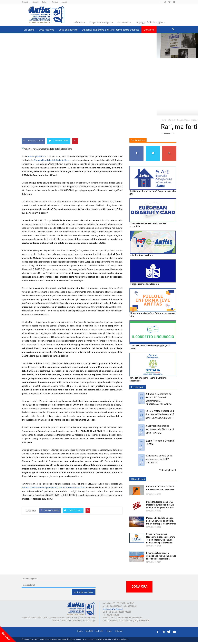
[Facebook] (160, 2)
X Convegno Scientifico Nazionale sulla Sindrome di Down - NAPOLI (160, 429)
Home (80, 631)
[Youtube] (174, 2)
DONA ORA (139, 586)
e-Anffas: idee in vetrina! (141, 255)
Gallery (44, 2)
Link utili (35, 2)
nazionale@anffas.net (113, 608)
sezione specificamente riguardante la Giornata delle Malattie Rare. (54, 487)
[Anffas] (81, 608)
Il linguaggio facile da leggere (144, 284)
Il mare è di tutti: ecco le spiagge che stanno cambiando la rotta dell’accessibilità (161, 556)
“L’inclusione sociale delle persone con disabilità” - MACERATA (159, 459)
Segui (136, 147)
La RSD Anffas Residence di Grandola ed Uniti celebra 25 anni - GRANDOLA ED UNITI (160, 414)
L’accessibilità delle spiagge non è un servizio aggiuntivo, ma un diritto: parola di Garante (161, 521)
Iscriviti (169, 147)
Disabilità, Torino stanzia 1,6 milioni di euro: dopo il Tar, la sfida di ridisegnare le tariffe (160, 505)
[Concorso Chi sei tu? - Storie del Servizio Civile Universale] (136, 490)
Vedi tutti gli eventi (167, 470)
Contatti (25, 2)
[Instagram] (164, 2)
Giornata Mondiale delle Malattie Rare (51, 160)
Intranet (64, 2)
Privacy (55, 2)
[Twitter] (169, 2)
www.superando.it (36, 156)
